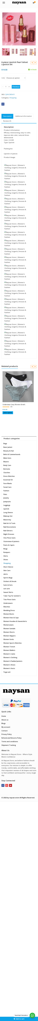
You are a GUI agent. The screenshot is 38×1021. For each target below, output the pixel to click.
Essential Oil (8, 480)
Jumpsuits (7, 502)
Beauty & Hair (8, 451)
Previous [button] (5, 28)
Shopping (12, 98)
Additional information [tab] (23, 116)
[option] (19, 28)
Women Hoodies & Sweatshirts (15, 621)
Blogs (3, 723)
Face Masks (7, 483)
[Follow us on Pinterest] (10, 785)
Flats (5, 494)
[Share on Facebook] (2, 104)
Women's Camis (9, 654)
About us (4, 720)
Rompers (6, 552)
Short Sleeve (8, 567)
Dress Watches (9, 476)
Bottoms (6, 469)
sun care (6, 589)
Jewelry (6, 498)
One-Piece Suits (9, 538)
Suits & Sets (8, 585)
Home (3, 716)
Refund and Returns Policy (11, 738)
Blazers (6, 462)
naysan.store (14, 798)
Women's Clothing (10, 657)
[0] (33, 3)
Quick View (19, 404)
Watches (6, 607)
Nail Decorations (9, 527)
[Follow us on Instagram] (6, 785)
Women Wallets (9, 650)
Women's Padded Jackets (12, 661)
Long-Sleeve (8, 512)
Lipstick (6, 509)
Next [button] (33, 28)
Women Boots (8, 614)
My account (5, 727)
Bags (5, 443)
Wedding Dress (9, 610)
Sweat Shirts (8, 592)
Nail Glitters (8, 531)
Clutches (6, 472)
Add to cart (20, 1019)
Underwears (8, 603)
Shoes (5, 559)
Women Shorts (9, 632)
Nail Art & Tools (9, 523)
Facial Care (7, 487)
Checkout (16, 87)
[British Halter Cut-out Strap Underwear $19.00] (32, 62)
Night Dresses (8, 534)
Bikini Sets (7, 458)
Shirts (5, 556)
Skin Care (6, 570)
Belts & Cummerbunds (11, 454)
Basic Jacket (7, 447)
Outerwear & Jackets (11, 541)
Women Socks (8, 639)
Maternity (7, 520)
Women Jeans (8, 625)
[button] (35, 54)
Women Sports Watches (12, 643)
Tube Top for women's (12, 596)
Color (3, 78)
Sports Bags (7, 578)
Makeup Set (7, 516)
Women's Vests (9, 668)
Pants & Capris (8, 545)
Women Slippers (9, 636)
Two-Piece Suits (9, 599)
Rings (5, 549)
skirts (5, 574)
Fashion (6, 491)
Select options (7, 412)
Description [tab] (7, 116)
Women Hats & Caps (11, 618)
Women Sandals (9, 628)
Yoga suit (7, 672)
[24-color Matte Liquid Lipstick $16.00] (35, 62)
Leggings (6, 505)
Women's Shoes (9, 665)
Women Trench (9, 647)
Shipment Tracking (8, 745)
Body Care (7, 465)
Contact (4, 731)
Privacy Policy (6, 734)
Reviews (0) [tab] (7, 121)
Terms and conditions (9, 741)
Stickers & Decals (9, 581)
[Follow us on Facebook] (2, 785)
